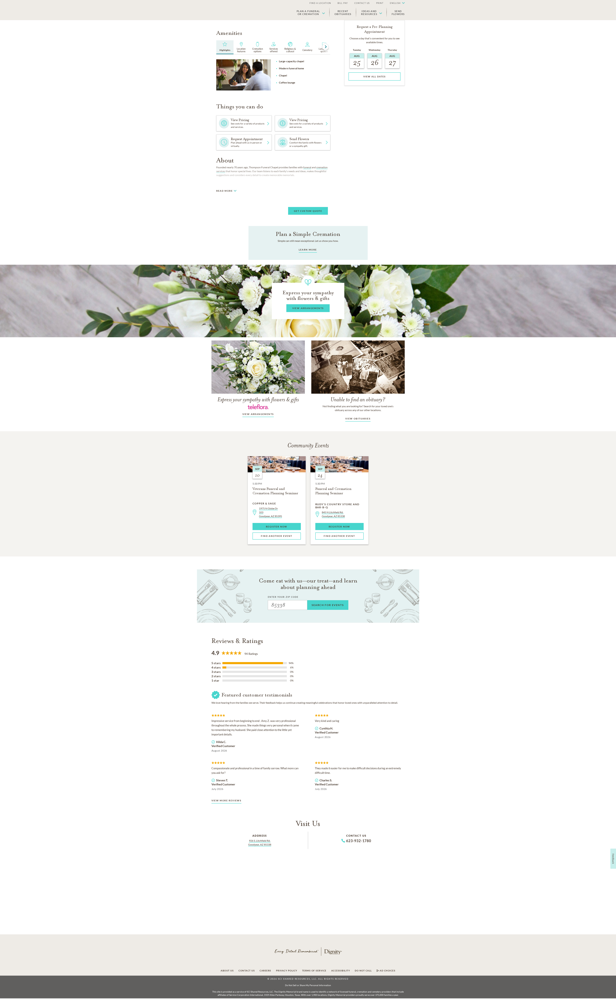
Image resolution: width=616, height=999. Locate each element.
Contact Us (362, 3)
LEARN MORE (308, 249)
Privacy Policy (286, 970)
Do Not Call (363, 970)
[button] (396, 3)
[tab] (225, 47)
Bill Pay (343, 3)
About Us (227, 970)
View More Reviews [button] (226, 800)
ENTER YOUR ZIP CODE (283, 596)
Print (380, 3)
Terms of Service (314, 970)
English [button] (395, 3)
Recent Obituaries (342, 12)
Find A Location (320, 3)
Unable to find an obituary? (357, 399)
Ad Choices (387, 970)
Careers (265, 970)
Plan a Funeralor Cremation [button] (308, 12)
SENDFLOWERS (398, 12)
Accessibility (340, 970)
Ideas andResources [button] (369, 12)
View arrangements (258, 414)
